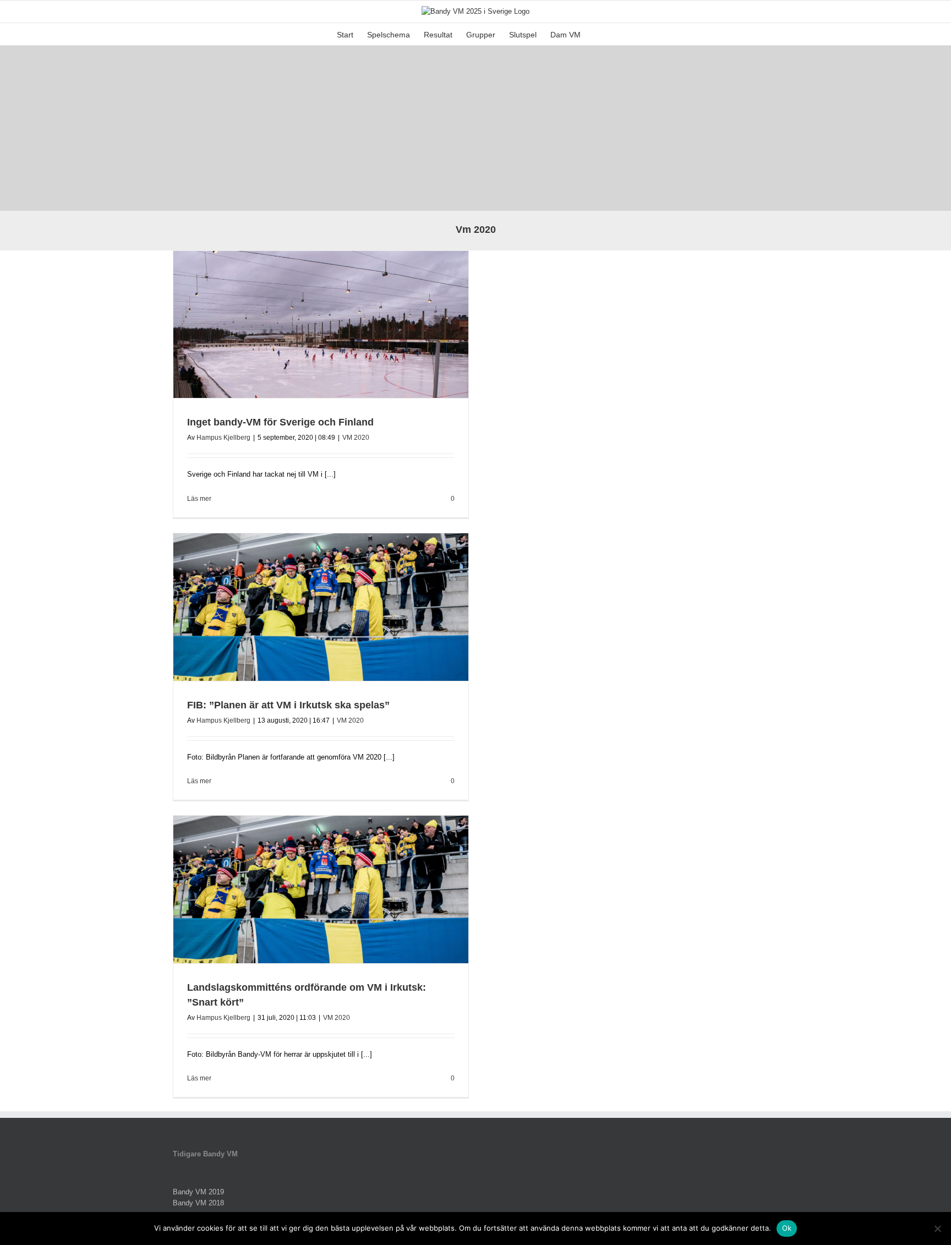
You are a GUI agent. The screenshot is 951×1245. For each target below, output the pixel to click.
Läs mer (199, 499)
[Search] (597, 34)
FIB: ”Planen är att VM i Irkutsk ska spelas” (288, 705)
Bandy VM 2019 (198, 1192)
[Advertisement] (475, 128)
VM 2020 (355, 437)
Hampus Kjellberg (223, 437)
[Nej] (937, 1228)
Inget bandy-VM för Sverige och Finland (280, 422)
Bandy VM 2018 (198, 1203)
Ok (787, 1228)
